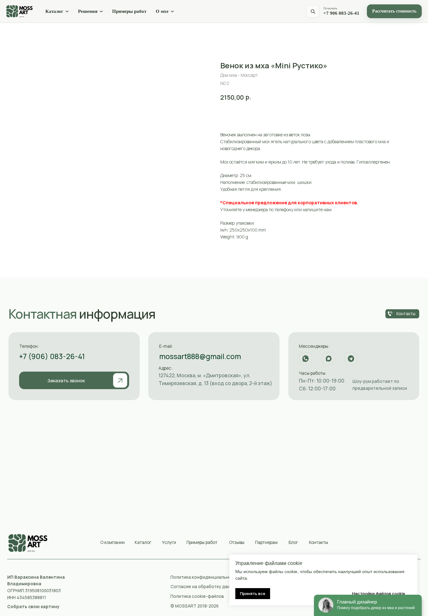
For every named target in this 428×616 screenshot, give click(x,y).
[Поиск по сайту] (312, 11)
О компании (112, 542)
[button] (74, 380)
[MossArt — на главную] (19, 11)
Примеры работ (129, 11)
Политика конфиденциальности (204, 577)
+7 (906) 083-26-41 (52, 356)
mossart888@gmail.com (200, 356)
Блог (293, 542)
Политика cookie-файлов (197, 596)
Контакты (318, 542)
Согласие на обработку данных (203, 586)
